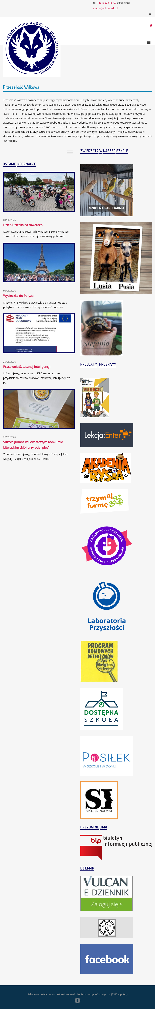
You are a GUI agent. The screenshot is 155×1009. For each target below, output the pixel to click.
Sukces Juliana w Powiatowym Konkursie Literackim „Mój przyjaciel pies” (33, 445)
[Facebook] (77, 1000)
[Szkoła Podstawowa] (31, 48)
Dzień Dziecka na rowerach (23, 225)
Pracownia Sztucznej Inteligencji (26, 366)
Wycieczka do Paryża (18, 295)
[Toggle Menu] (70, 152)
